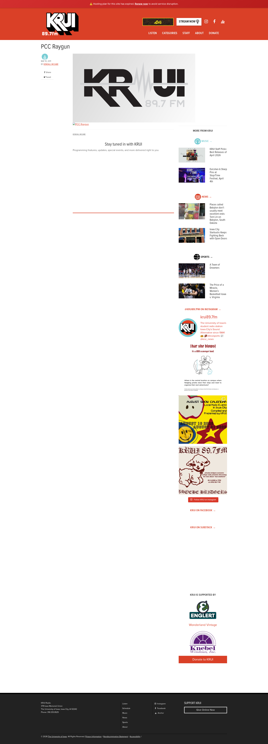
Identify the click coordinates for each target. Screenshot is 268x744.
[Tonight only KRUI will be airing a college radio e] (203, 470)
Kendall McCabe (51, 64)
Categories (169, 33)
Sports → (207, 257)
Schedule (126, 708)
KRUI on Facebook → (203, 510)
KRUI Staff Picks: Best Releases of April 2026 (218, 152)
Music (124, 713)
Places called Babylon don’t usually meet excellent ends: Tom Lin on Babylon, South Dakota (217, 214)
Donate (214, 33)
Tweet (48, 77)
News (124, 718)
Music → (206, 141)
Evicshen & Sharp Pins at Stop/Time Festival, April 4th (218, 175)
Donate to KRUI (202, 659)
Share (48, 72)
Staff (186, 33)
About (199, 33)
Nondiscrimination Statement (115, 736)
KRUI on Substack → (203, 527)
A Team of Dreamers (215, 266)
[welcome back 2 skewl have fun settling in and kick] (203, 419)
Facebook (161, 708)
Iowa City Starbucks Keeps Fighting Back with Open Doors (218, 234)
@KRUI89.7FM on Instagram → (203, 309)
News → (207, 197)
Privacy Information (93, 736)
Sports (125, 722)
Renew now (141, 3)
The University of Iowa (57, 736)
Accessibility (135, 736)
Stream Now (187, 22)
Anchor (160, 713)
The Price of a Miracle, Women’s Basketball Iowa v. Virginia (218, 291)
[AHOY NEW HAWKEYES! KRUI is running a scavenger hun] (203, 369)
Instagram (161, 704)
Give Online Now (205, 709)
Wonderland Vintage (203, 625)
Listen (152, 33)
